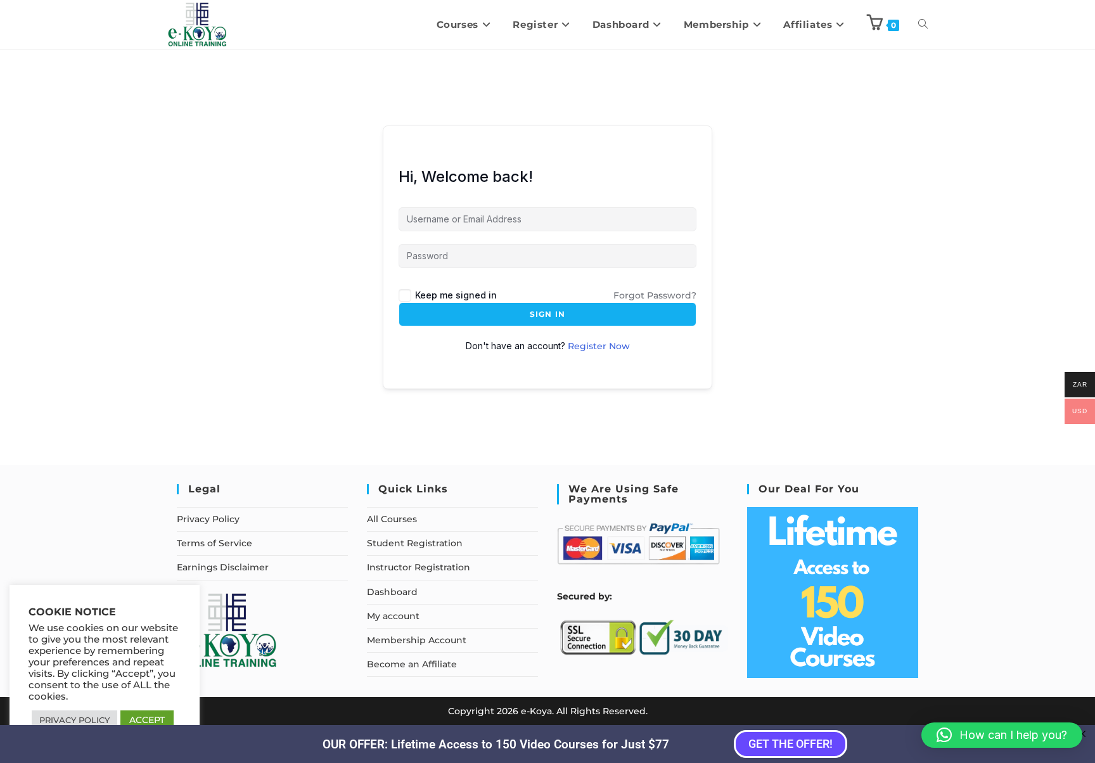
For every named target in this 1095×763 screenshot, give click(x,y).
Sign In (547, 314)
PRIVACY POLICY (74, 720)
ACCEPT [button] (147, 720)
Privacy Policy (208, 519)
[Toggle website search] (923, 24)
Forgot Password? (654, 295)
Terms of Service (214, 543)
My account (393, 616)
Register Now (599, 346)
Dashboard (392, 592)
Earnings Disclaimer (223, 567)
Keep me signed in (456, 295)
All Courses (392, 519)
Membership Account (416, 640)
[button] (1001, 735)
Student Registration (415, 543)
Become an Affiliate (412, 664)
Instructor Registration (418, 567)
